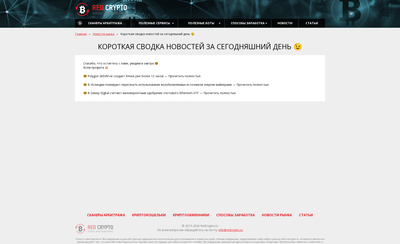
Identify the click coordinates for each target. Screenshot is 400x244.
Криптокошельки (149, 215)
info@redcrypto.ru (231, 230)
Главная (81, 34)
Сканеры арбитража (105, 23)
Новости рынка (103, 34)
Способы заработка (248, 23)
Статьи (312, 23)
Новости (285, 23)
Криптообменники (191, 215)
